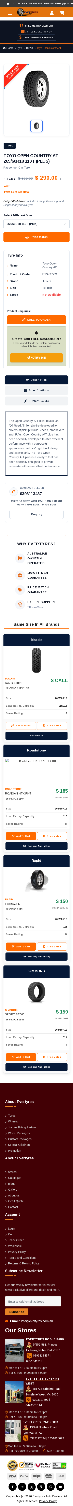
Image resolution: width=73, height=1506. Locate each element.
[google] (51, 1487)
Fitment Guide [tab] (39, 400)
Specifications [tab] (39, 390)
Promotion (14, 1150)
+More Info (36, 735)
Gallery (12, 1189)
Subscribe (16, 1312)
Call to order (38, 319)
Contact (13, 1207)
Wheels (13, 1121)
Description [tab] (39, 379)
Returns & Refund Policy (24, 1263)
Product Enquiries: (19, 311)
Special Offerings (19, 1144)
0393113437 (31, 493)
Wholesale (15, 1246)
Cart (11, 1234)
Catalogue (14, 1177)
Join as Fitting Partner (22, 1127)
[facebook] (13, 1487)
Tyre (19, 48)
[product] (36, 660)
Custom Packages (20, 1139)
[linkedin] (41, 1487)
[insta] (22, 1487)
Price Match (39, 237)
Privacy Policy (17, 1251)
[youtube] (60, 1487)
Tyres (12, 1115)
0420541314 (34, 1405)
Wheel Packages (19, 1133)
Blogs (11, 1183)
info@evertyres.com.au (37, 1321)
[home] (19, 12)
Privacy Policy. (48, 1501)
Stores (12, 1172)
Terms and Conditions (22, 1257)
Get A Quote (16, 1201)
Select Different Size (17, 215)
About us (14, 1195)
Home (9, 48)
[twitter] (32, 1487)
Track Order (16, 1240)
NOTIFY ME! (38, 357)
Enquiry (36, 514)
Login (11, 1228)
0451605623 (56, 1438)
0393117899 (40, 1399)
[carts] (63, 13)
